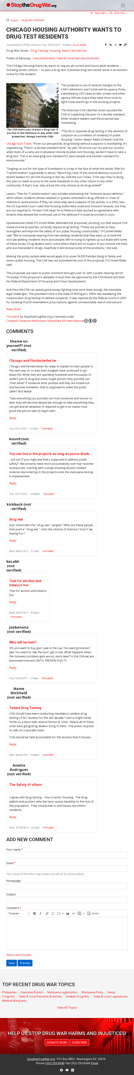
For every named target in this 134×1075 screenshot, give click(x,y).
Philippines (9, 992)
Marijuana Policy (92, 992)
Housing (55, 51)
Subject (11, 894)
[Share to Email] (120, 44)
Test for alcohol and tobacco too (25, 583)
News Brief (13, 309)
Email (9, 863)
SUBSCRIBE (79, 1042)
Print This (119, 13)
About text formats (18, 955)
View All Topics (67, 1007)
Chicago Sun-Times (19, 144)
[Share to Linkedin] (110, 44)
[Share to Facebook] (105, 44)
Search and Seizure (74, 51)
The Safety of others (25, 785)
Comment (12, 908)
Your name (13, 849)
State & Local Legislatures (111, 996)
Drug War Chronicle (32, 20)
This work (12, 317)
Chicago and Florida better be (32, 361)
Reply (12, 418)
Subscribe (100, 13)
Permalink (47, 428)
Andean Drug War (78, 996)
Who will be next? (22, 642)
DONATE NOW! (57, 1042)
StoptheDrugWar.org (41, 1059)
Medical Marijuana (14, 1000)
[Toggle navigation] (123, 5)
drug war (16, 519)
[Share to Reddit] (115, 44)
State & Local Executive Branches (78, 58)
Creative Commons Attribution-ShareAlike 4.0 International (45, 321)
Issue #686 (79, 44)
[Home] (31, 5)
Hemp (111, 992)
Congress (8, 996)
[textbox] (67, 933)
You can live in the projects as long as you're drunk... (50, 454)
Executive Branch (44, 58)
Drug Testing (39, 51)
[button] (125, 44)
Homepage (13, 881)
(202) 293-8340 (54, 1063)
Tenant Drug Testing (25, 708)
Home (14, 20)
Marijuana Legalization (62, 992)
